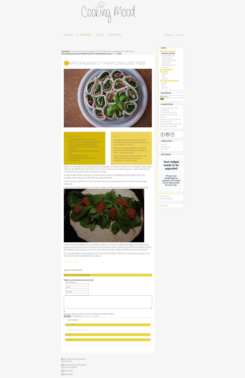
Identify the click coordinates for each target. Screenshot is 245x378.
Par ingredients (166, 70)
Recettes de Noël (168, 53)
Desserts (114, 34)
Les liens (163, 144)
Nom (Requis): (71, 282)
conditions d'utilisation (90, 316)
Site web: (69, 292)
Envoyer (67, 316)
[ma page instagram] (167, 134)
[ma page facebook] (162, 134)
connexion (164, 206)
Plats (99, 34)
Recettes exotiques (168, 65)
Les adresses (165, 147)
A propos (169, 35)
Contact (179, 35)
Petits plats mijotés (169, 60)
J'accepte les (77, 316)
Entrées (85, 34)
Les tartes (165, 67)
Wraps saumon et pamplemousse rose (105, 63)
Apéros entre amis (168, 56)
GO (162, 99)
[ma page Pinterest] (172, 134)
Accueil (69, 34)
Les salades (166, 63)
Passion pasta (167, 58)
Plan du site (164, 196)
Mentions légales (166, 199)
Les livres (163, 149)
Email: (68, 287)
